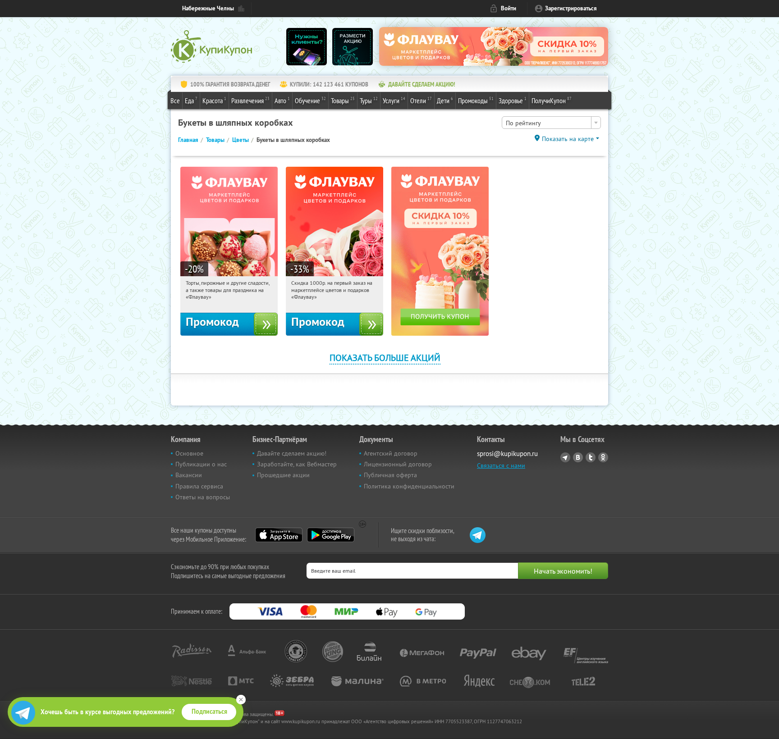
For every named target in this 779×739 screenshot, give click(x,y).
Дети (445, 100)
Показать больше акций (385, 357)
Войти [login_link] (508, 8)
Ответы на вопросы (202, 497)
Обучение (310, 100)
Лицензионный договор (398, 464)
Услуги (394, 100)
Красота (214, 100)
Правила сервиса (199, 486)
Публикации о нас (201, 464)
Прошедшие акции (283, 475)
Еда (191, 100)
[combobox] (551, 122)
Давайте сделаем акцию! (291, 453)
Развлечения (250, 100)
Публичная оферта (390, 475)
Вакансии (188, 475)
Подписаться (209, 711)
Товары (343, 100)
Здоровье (513, 100)
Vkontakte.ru (578, 457)
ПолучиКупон (552, 100)
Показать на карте (568, 139)
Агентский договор (390, 453)
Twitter (591, 457)
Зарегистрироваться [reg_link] (571, 8)
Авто (282, 100)
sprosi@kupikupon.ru (507, 453)
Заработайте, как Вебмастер (297, 464)
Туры (369, 100)
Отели (421, 100)
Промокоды (476, 100)
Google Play (330, 535)
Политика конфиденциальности (409, 486)
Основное (189, 453)
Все (175, 100)
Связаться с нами (501, 465)
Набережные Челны (208, 8)
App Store (278, 535)
